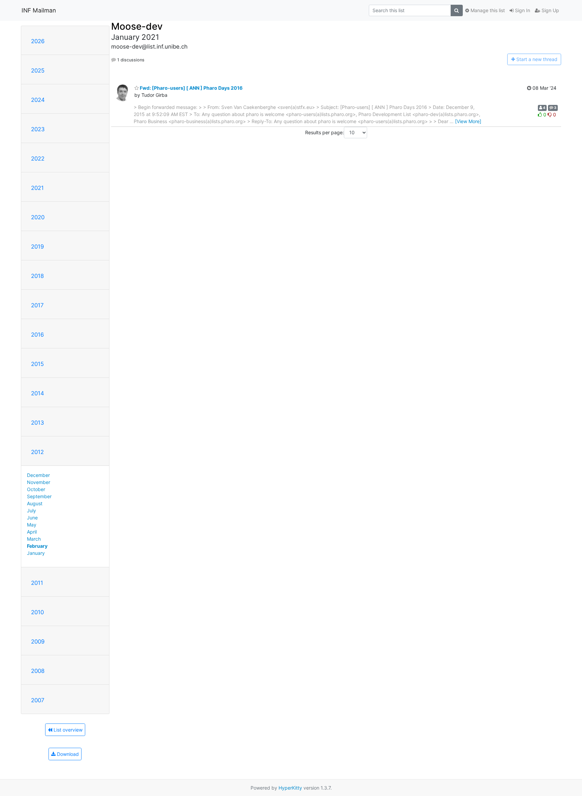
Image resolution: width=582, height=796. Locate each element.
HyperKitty (290, 788)
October (36, 489)
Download (67, 754)
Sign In (522, 10)
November (38, 482)
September (39, 496)
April (32, 532)
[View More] (468, 121)
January (36, 553)
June (32, 517)
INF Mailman (39, 10)
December (38, 475)
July (31, 510)
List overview (67, 730)
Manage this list (487, 10)
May (31, 525)
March (34, 539)
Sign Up (549, 10)
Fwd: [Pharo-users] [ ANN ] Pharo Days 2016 (191, 88)
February (37, 546)
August (34, 503)
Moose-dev (137, 26)
